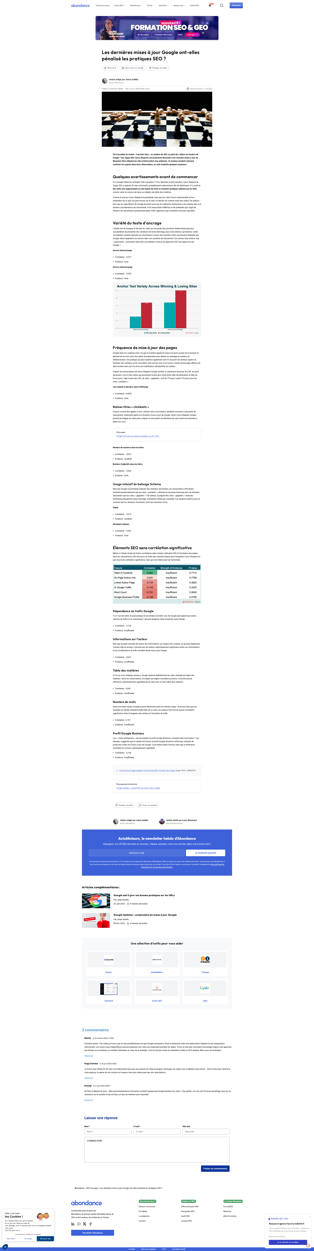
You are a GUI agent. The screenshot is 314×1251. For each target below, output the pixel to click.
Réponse (88, 1055)
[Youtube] (78, 1224)
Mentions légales (148, 1249)
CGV (164, 1249)
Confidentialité (178, 1249)
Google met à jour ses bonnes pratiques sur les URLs (137, 436)
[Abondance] (86, 1203)
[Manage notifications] (308, 1246)
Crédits (132, 1249)
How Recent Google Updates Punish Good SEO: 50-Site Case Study (147, 770)
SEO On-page (92, 1188)
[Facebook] (90, 1224)
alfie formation (229, 1216)
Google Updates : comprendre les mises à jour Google (138, 788)
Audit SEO (185, 1216)
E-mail (136, 1126)
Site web (186, 1126)
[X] (84, 1224)
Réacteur (227, 1211)
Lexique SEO (186, 1221)
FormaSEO (228, 1206)
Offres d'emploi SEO (190, 1206)
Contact (142, 1221)
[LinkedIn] (73, 1224)
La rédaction (144, 1216)
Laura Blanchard (189, 820)
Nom (87, 1126)
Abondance (79, 1188)
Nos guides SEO (188, 1211)
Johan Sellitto (132, 79)
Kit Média (143, 1211)
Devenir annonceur (147, 1206)
